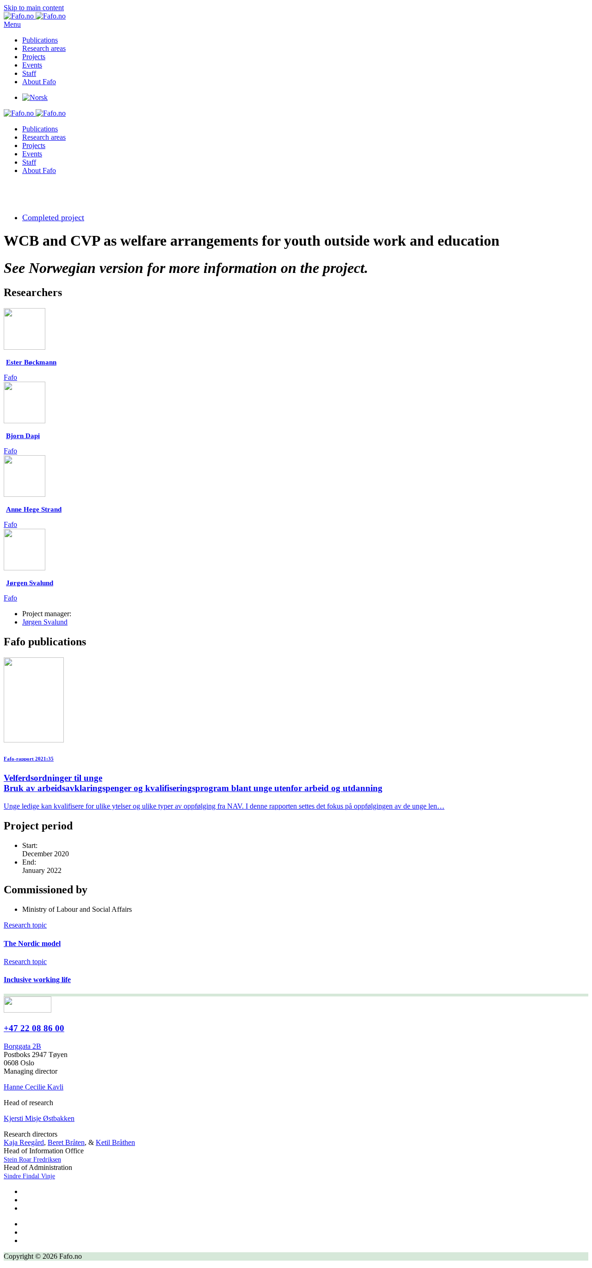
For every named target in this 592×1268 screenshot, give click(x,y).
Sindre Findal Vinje (29, 1176)
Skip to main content (34, 8)
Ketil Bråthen (115, 1142)
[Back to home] (35, 16)
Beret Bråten (66, 1142)
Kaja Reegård (24, 1142)
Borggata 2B (22, 1046)
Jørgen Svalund (45, 622)
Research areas (44, 48)
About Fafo (39, 82)
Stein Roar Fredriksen (32, 1159)
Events (32, 65)
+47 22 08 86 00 (34, 1028)
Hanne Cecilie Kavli (33, 1087)
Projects (33, 57)
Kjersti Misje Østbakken (39, 1118)
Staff (29, 73)
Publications (40, 40)
